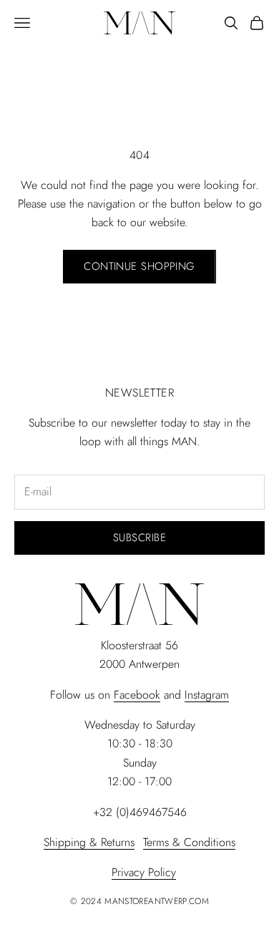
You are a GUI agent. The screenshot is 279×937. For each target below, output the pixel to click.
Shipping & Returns (89, 842)
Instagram (207, 694)
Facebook (137, 694)
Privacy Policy (144, 872)
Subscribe (139, 537)
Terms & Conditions (189, 842)
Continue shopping (139, 266)
